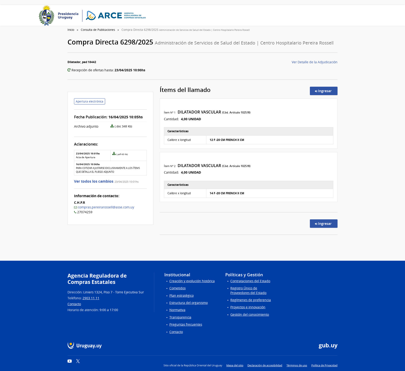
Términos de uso (296, 365)
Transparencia (180, 317)
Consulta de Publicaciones (98, 30)
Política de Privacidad (324, 365)
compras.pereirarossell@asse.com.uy (106, 207)
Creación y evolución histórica (192, 281)
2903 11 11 (90, 298)
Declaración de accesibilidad (264, 365)
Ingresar (327, 90)
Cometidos (177, 288)
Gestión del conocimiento (249, 314)
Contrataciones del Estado (250, 281)
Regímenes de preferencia (250, 300)
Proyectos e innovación (247, 307)
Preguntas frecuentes (185, 324)
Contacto (74, 304)
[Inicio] (93, 15)
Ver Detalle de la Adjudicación (315, 62)
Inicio (71, 30)
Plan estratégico (181, 295)
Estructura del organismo (188, 303)
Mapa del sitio (234, 365)
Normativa (177, 310)
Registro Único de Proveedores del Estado (248, 290)
